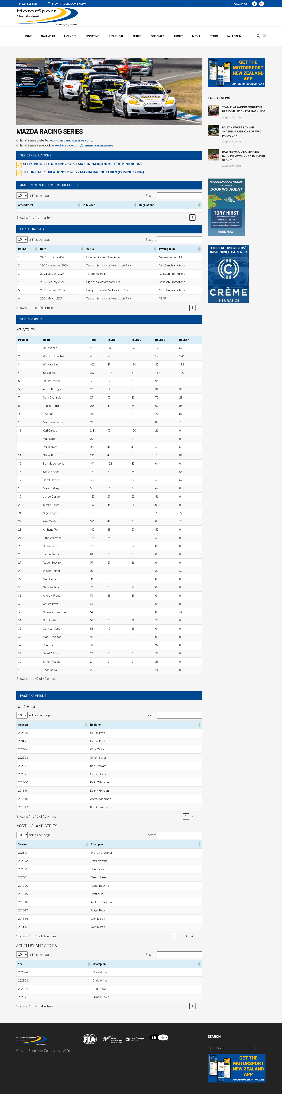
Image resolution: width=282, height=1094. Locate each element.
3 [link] (186, 936)
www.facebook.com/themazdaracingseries (82, 145)
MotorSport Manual (208, 3)
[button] (79, 205)
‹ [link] (185, 217)
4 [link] (192, 936)
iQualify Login (173, 3)
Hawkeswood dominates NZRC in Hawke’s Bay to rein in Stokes (243, 156)
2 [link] (192, 816)
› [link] (199, 217)
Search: (150, 196)
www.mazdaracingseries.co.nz (71, 140)
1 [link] (192, 217)
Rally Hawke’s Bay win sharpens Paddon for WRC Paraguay (242, 132)
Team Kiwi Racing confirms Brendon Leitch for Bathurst (244, 109)
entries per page (39, 196)
